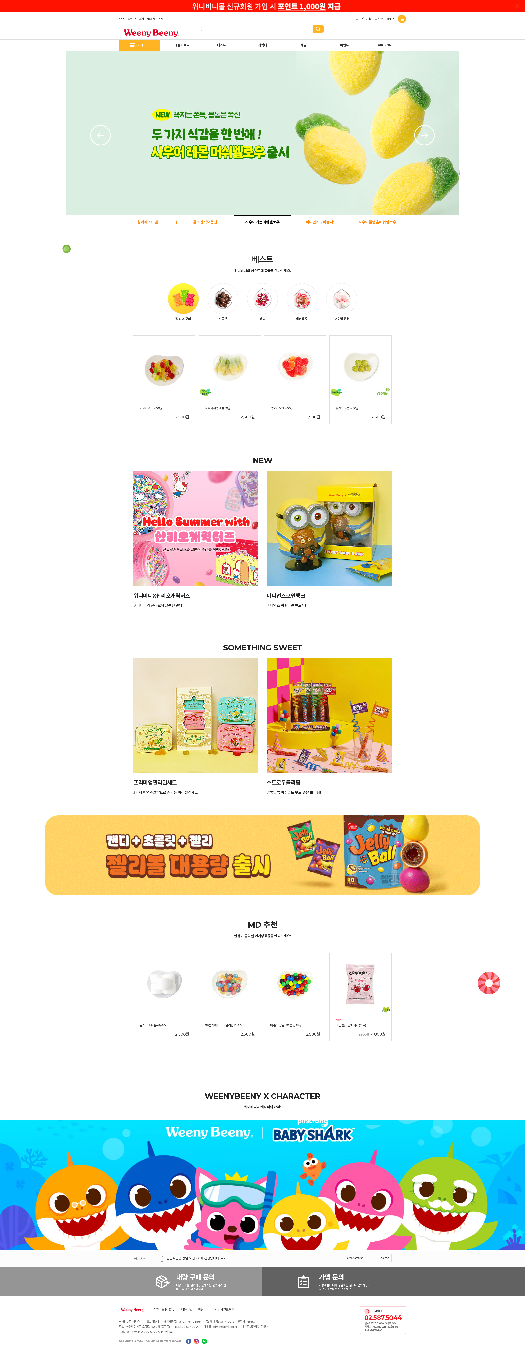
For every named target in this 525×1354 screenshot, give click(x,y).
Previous (100, 135)
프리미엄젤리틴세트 (155, 782)
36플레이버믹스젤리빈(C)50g (224, 1025)
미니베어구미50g (150, 408)
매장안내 (151, 18)
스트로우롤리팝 (283, 782)
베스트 (221, 45)
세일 (304, 45)
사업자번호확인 (224, 1309)
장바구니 (391, 18)
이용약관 (186, 1309)
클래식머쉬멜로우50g (153, 1025)
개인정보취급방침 (164, 1309)
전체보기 (384, 1258)
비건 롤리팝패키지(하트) (351, 1025)
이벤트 (344, 45)
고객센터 (379, 18)
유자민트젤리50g (347, 408)
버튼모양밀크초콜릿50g (285, 1025)
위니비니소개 (125, 18)
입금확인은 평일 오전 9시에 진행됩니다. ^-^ (196, 1258)
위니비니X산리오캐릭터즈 (161, 596)
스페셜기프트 (180, 45)
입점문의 (162, 18)
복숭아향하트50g (281, 408)
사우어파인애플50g (217, 408)
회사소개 (139, 18)
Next (424, 135)
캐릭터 (262, 45)
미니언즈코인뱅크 (286, 596)
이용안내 (203, 1309)
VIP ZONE (386, 45)
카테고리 (144, 45)
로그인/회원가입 (364, 18)
